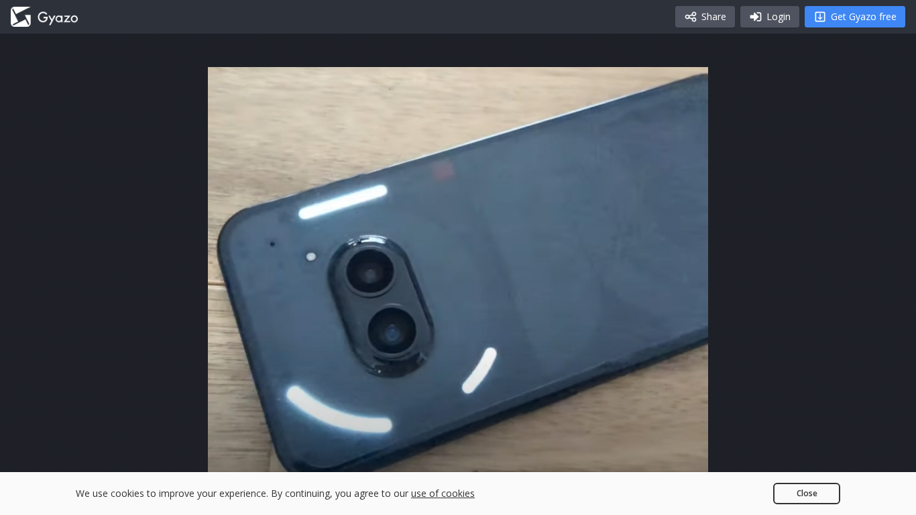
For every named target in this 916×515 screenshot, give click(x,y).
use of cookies (443, 493)
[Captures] (44, 17)
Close (807, 493)
